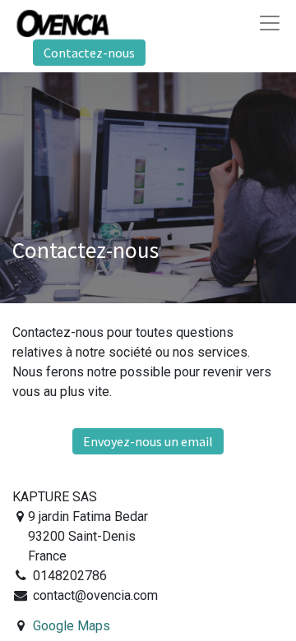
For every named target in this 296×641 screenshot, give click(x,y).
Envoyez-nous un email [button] (148, 441)
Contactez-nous (89, 52)
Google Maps (71, 626)
